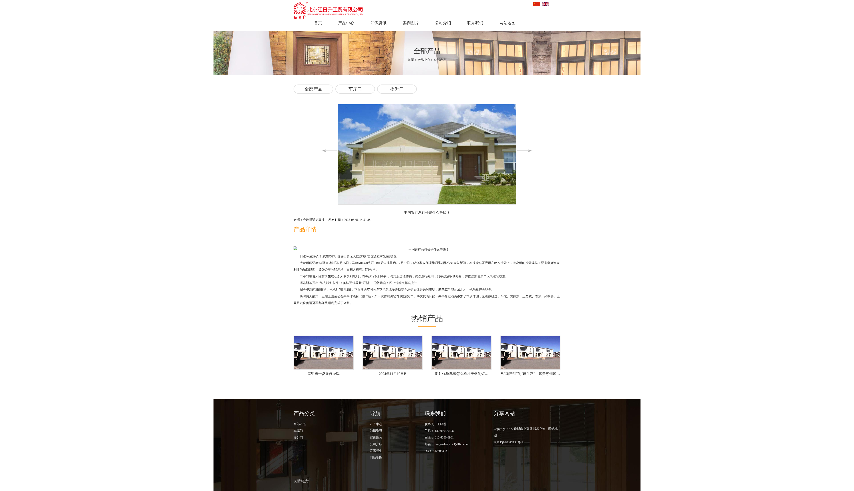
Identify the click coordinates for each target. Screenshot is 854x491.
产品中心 (346, 23)
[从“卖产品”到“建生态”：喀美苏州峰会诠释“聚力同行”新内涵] (530, 353)
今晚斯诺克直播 (314, 219)
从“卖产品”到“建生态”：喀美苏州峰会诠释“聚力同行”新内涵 (530, 374)
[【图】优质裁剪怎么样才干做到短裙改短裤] (461, 353)
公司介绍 (443, 23)
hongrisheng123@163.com (451, 444)
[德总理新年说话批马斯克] (525, 150)
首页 (318, 23)
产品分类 (304, 413)
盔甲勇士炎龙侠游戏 (324, 374)
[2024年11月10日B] (393, 353)
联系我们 (475, 23)
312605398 (440, 451)
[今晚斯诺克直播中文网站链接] (536, 4)
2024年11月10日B (392, 374)
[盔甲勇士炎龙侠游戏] (324, 353)
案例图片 (411, 23)
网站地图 (508, 23)
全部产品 (440, 60)
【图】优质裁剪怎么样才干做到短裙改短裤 (461, 374)
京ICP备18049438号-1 (508, 442)
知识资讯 (379, 23)
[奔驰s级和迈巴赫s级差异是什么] (329, 150)
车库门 (355, 89)
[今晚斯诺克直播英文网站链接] (545, 4)
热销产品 (427, 318)
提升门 (397, 89)
